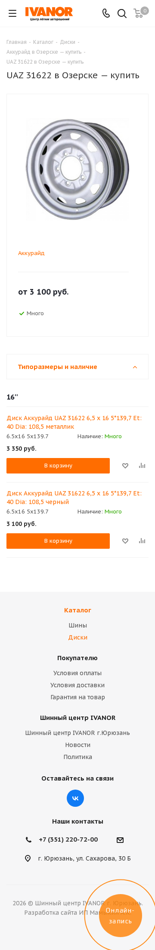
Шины (77, 625)
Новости (77, 745)
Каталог (77, 610)
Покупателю (77, 658)
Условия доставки (77, 685)
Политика (77, 757)
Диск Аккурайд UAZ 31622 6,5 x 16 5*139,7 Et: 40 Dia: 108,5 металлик (74, 422)
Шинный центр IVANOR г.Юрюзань (77, 733)
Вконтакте (75, 798)
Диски (77, 637)
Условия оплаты (77, 673)
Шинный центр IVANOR (77, 717)
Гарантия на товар (77, 697)
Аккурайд (31, 253)
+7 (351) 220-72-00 (68, 839)
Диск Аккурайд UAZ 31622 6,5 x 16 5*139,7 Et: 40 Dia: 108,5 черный (74, 497)
